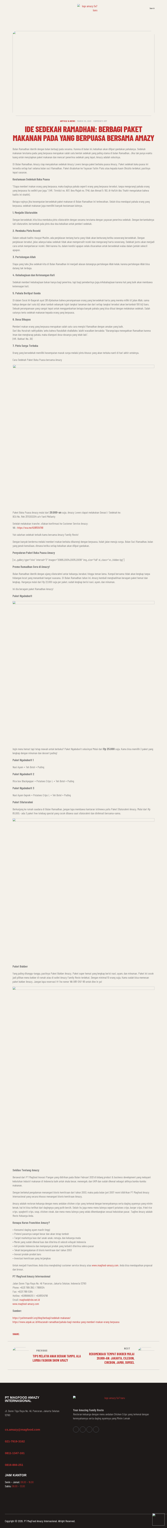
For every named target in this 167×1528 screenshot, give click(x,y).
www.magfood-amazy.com (104, 1265)
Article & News (67, 121)
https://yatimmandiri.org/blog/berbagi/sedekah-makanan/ (42, 1318)
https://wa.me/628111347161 (30, 527)
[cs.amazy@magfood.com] (6, 1425)
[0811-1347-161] (6, 1448)
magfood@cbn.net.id (29, 1299)
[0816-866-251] (6, 1460)
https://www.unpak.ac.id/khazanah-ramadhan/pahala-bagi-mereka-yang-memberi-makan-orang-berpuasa (66, 1322)
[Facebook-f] (76, 1429)
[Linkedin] (89, 1429)
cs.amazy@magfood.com (22, 1429)
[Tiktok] (96, 1429)
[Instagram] (83, 1429)
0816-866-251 (14, 1465)
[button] (160, 7)
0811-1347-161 (15, 1453)
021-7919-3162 (15, 1441)
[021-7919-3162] (6, 1436)
